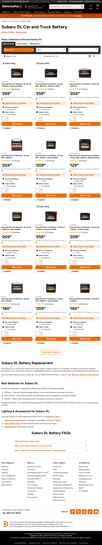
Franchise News (33, 479)
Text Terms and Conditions (68, 543)
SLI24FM (38, 153)
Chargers (4, 469)
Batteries (4, 466)
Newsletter (31, 482)
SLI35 (71, 297)
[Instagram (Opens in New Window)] (78, 511)
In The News (83, 491)
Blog (81, 488)
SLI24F (3, 297)
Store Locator (32, 497)
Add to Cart (17, 124)
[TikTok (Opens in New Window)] (90, 511)
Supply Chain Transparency (63, 488)
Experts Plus (62, 1)
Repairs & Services (8, 479)
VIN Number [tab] (35, 44)
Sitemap (30, 494)
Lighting (4, 473)
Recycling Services (76, 1)
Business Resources (86, 485)
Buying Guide (21, 32)
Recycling (56, 479)
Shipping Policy (58, 497)
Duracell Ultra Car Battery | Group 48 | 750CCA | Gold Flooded (84, 228)
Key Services (9, 427)
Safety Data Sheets (60, 482)
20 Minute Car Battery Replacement (15, 1)
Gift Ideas (82, 482)
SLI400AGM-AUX (74, 153)
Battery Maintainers (12, 423)
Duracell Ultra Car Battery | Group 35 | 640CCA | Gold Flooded (16, 228)
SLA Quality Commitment (62, 485)
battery (4, 21)
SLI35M (3, 225)
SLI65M (71, 82)
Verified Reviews (59, 491)
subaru (23, 21)
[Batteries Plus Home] (12, 7)
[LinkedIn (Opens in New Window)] (84, 511)
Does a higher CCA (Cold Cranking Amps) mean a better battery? (40, 450)
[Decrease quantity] (7, 119)
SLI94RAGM (39, 82)
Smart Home (6, 482)
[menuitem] (6, 12)
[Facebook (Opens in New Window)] (72, 511)
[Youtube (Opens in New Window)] (96, 511)
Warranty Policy (59, 500)
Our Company (32, 485)
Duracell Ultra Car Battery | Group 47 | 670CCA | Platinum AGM (50, 228)
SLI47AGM (38, 225)
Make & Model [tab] (8, 44)
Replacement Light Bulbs (14, 420)
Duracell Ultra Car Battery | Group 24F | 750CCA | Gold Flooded (49, 156)
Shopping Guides (85, 479)
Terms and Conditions (49, 543)
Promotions (31, 491)
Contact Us (57, 466)
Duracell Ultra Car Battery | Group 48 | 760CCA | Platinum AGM (16, 85)
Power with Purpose (35, 488)
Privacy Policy (83, 543)
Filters (8, 56)
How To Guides (84, 473)
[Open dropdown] (2, 99)
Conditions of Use (34, 543)
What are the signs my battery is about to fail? (33, 446)
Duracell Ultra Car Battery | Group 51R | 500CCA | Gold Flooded (49, 300)
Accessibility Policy (20, 543)
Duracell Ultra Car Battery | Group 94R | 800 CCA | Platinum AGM (49, 85)
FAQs (7, 32)
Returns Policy (58, 494)
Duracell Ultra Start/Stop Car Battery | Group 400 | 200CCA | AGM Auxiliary (84, 156)
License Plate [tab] (22, 44)
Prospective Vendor (60, 473)
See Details (77, 16)
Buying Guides (84, 469)
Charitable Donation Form (37, 473)
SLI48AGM (4, 82)
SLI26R (3, 153)
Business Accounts (92, 1)
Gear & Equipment (8, 476)
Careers (30, 469)
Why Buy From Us (85, 476)
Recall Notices (58, 476)
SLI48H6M (72, 225)
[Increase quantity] (7, 118)
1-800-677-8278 (13, 513)
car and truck (14, 21)
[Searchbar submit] (82, 7)
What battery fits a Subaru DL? (27, 441)
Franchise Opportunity (36, 476)
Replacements (6, 485)
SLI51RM (38, 297)
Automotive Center (52, 416)
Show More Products (51, 352)
